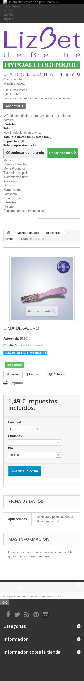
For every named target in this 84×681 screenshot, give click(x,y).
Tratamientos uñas (16, 177)
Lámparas (10, 194)
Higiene (9, 206)
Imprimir (16, 383)
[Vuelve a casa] (8, 233)
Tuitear (14, 374)
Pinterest (58, 374)
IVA (11, 448)
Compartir (35, 374)
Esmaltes (10, 202)
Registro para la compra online (24, 211)
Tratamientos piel (15, 173)
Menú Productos (15, 168)
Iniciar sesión (12, 6)
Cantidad (14, 422)
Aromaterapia (12, 198)
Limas (8, 185)
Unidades (15, 436)
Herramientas (12, 189)
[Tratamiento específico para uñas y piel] (42, 2)
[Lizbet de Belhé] (42, 52)
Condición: (11, 345)
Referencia (11, 338)
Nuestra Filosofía (15, 164)
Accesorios (11, 181)
